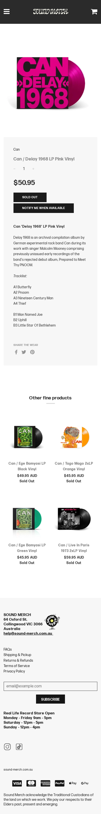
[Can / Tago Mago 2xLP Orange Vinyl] (74, 438)
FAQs (8, 649)
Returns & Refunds (18, 660)
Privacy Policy (14, 671)
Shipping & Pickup (17, 655)
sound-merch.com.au (18, 770)
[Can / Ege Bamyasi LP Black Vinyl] (27, 438)
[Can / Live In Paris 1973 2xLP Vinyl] (74, 519)
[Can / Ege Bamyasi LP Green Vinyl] (27, 519)
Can (16, 149)
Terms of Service (17, 666)
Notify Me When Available (43, 208)
